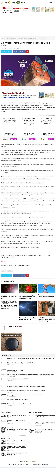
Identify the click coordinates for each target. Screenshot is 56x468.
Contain (3, 271)
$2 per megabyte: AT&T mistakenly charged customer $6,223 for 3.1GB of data (26, 395)
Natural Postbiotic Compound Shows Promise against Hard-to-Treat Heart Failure (27, 296)
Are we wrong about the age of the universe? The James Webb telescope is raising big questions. (30, 358)
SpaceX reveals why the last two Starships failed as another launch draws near (26, 390)
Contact (20, 464)
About (14, 464)
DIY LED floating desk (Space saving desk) (17, 399)
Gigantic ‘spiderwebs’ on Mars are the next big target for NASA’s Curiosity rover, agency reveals (30, 374)
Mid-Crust (10, 271)
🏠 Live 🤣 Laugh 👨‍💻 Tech (13, 2)
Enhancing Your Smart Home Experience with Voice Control (21, 362)
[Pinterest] (27, 51)
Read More (3, 261)
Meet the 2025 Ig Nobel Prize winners (16, 370)
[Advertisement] (28, 24)
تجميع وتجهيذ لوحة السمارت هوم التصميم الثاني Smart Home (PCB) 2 (45, 416)
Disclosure (27, 464)
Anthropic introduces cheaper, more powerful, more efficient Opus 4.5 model (17, 428)
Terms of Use (45, 464)
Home (3, 38)
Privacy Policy (36, 464)
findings (5, 247)
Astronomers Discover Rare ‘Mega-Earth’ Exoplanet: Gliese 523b (9, 296)
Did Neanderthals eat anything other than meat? (19, 403)
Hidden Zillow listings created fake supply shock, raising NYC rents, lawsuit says (46, 319)
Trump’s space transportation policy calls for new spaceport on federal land (9, 307)
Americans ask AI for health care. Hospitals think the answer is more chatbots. (26, 386)
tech (2, 48)
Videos (7, 38)
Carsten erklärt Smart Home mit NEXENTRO (17, 379)
